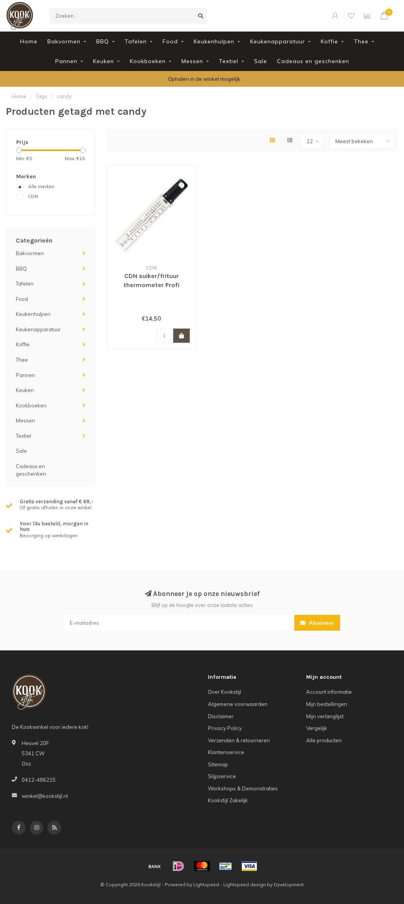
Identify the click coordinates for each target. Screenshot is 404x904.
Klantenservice (226, 752)
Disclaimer (221, 716)
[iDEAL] (178, 866)
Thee (361, 41)
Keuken (103, 61)
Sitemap (218, 764)
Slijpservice (222, 776)
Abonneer (320, 623)
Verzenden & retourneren (239, 740)
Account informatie (329, 692)
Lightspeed (206, 884)
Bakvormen (63, 41)
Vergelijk (316, 728)
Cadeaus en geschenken (313, 61)
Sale (260, 61)
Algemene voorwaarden (237, 704)
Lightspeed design (244, 884)
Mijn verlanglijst (325, 716)
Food (170, 41)
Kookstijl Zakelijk (228, 800)
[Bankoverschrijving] (155, 866)
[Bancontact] (226, 866)
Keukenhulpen (214, 41)
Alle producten (324, 740)
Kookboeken (148, 61)
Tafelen (136, 41)
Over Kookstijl (224, 692)
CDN (33, 196)
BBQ (102, 41)
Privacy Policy (225, 728)
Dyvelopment (289, 884)
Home (28, 41)
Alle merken (41, 186)
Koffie (329, 41)
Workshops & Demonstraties (243, 788)
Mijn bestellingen (326, 704)
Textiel (228, 61)
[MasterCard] (202, 866)
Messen (192, 61)
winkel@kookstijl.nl (45, 796)
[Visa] (249, 866)
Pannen (66, 61)
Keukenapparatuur (277, 41)
